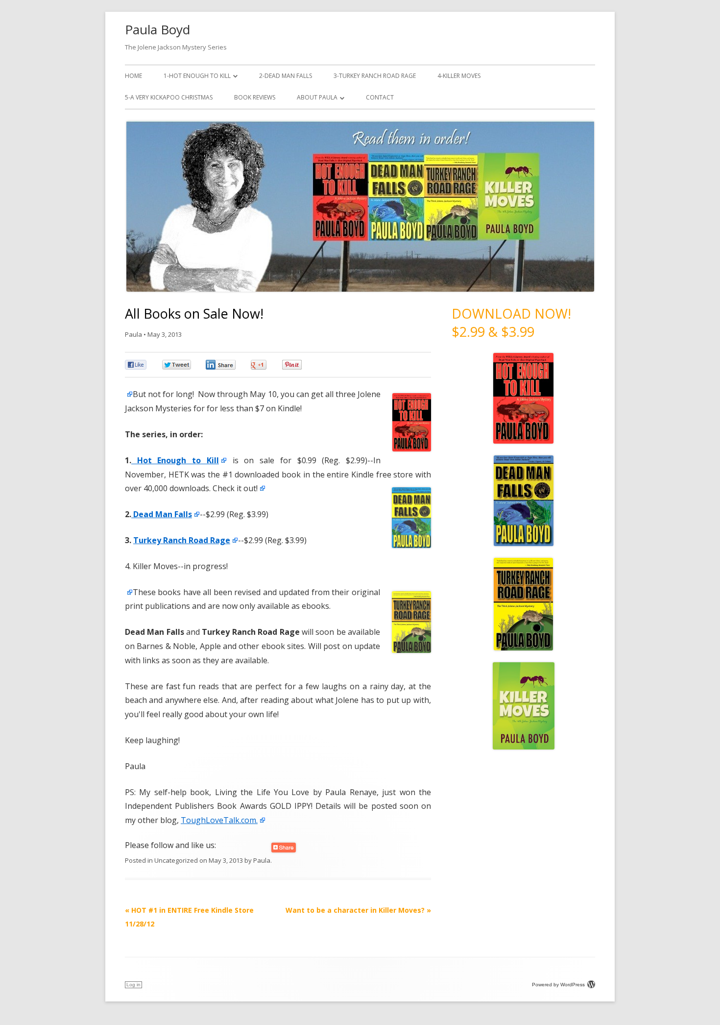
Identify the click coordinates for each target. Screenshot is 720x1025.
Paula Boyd (157, 29)
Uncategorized (176, 860)
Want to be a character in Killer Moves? (358, 910)
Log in (133, 984)
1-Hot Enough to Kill (197, 76)
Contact (380, 97)
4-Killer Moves (458, 76)
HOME (133, 76)
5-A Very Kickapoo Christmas (169, 97)
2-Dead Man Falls (285, 76)
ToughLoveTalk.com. (219, 820)
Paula (133, 334)
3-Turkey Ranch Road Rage (375, 76)
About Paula (317, 97)
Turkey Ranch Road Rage (181, 540)
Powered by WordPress (558, 984)
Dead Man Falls (161, 514)
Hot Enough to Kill (175, 460)
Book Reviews (254, 97)
